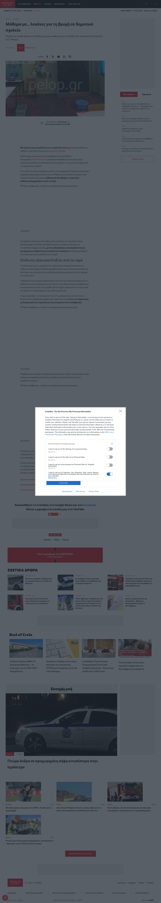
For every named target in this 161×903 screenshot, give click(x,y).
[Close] (121, 412)
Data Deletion (67, 491)
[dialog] (80, 451)
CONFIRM (63, 483)
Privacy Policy (94, 491)
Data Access (80, 491)
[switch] (110, 448)
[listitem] (80, 443)
